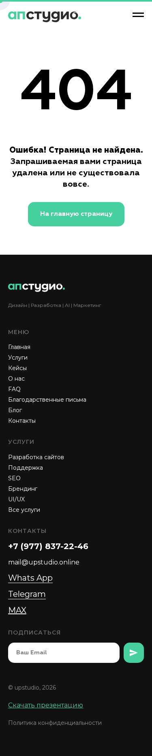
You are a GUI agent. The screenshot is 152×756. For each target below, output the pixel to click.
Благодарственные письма (47, 399)
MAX (17, 610)
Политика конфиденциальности (55, 722)
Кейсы (17, 368)
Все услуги (24, 509)
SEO (14, 478)
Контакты (22, 420)
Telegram (27, 594)
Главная (19, 347)
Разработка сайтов (36, 457)
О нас (16, 378)
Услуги (18, 357)
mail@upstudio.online (43, 562)
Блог (15, 410)
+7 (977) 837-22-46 (48, 546)
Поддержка (25, 467)
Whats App (30, 578)
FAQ (14, 389)
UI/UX (16, 499)
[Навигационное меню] (138, 15)
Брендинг (22, 488)
